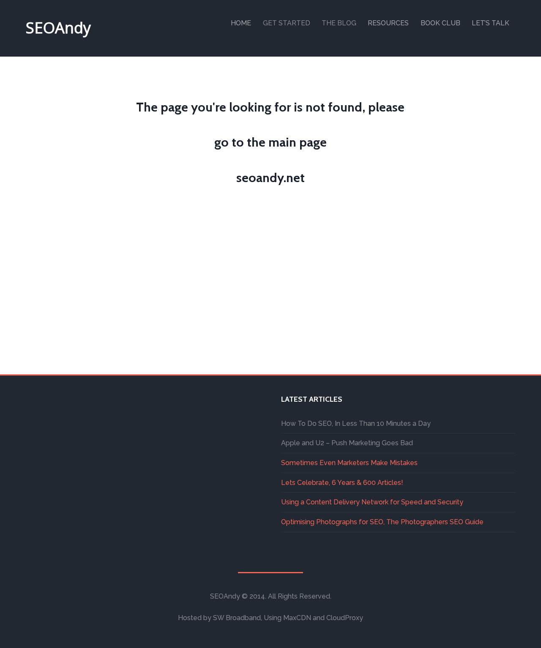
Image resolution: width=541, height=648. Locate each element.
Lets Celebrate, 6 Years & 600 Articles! (342, 483)
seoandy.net (270, 177)
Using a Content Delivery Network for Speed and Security (372, 502)
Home (241, 23)
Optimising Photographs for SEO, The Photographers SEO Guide (382, 522)
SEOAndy (58, 27)
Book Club (440, 23)
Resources (388, 23)
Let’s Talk (490, 23)
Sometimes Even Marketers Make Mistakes (349, 463)
